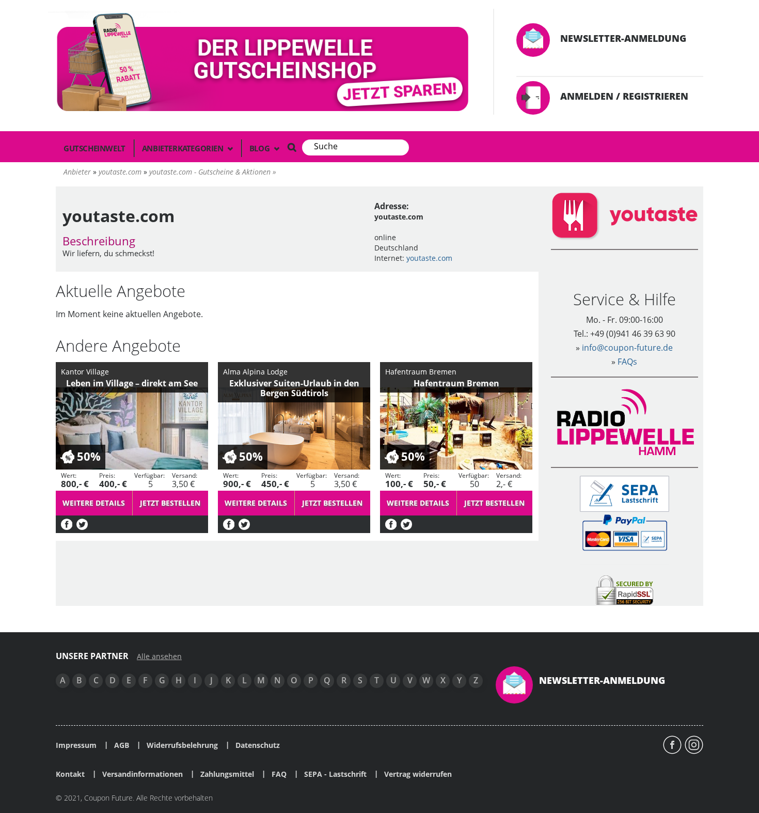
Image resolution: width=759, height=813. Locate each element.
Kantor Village (85, 372)
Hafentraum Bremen (420, 372)
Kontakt (70, 774)
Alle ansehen (159, 656)
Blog (260, 148)
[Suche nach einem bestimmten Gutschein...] (291, 147)
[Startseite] (264, 64)
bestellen (170, 503)
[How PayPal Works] (624, 532)
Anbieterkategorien (183, 148)
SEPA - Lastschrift (335, 774)
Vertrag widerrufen (418, 774)
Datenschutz (257, 745)
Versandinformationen (142, 774)
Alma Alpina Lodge (255, 372)
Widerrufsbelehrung (182, 745)
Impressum (76, 745)
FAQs (627, 361)
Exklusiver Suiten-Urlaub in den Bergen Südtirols (294, 388)
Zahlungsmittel (227, 774)
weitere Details (93, 503)
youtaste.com (429, 258)
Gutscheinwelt (94, 148)
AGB (121, 745)
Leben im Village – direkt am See (132, 383)
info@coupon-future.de (627, 347)
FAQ (279, 774)
